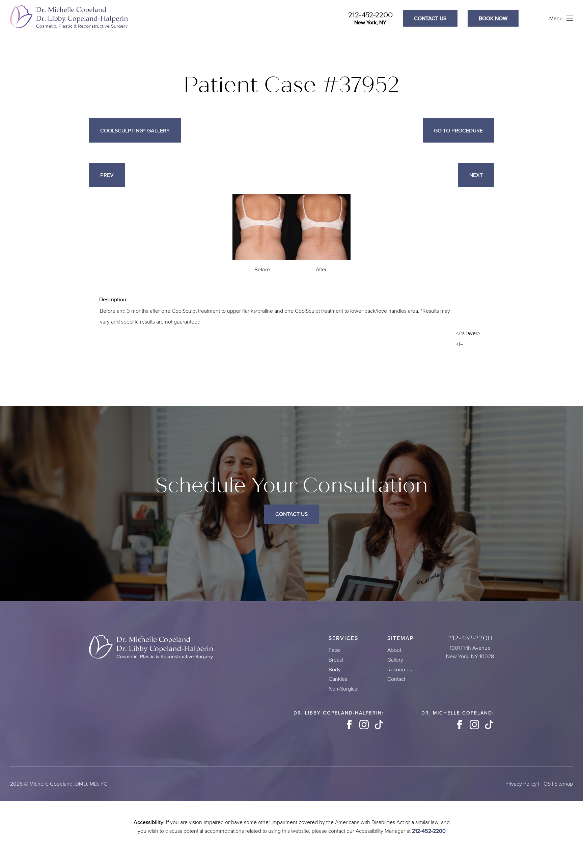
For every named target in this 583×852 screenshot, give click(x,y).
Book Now (493, 18)
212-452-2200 (370, 15)
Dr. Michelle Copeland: (457, 712)
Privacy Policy (521, 784)
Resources (399, 669)
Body (335, 669)
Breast (336, 660)
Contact (396, 679)
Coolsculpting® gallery (135, 130)
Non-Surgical (343, 689)
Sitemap (563, 784)
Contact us (430, 18)
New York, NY (370, 22)
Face (334, 650)
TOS (545, 784)
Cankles (338, 679)
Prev (107, 175)
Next (476, 175)
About (394, 650)
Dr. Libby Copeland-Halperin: (339, 712)
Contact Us (291, 514)
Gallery (395, 660)
